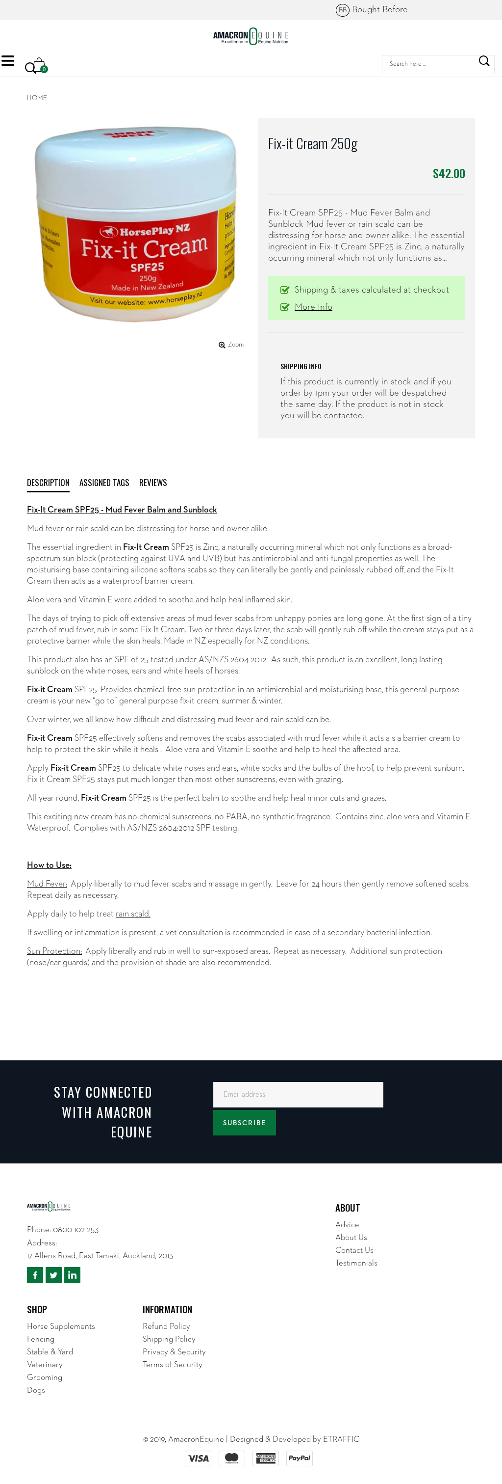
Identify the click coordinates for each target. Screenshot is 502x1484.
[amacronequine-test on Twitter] (54, 1275)
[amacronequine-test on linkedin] (72, 1275)
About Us (351, 1238)
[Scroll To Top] (475, 1406)
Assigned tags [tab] (104, 482)
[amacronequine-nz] (251, 36)
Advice (347, 1225)
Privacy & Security (174, 1352)
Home (37, 98)
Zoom (236, 344)
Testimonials (356, 1263)
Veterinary (45, 1365)
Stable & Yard (50, 1352)
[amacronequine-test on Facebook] (35, 1275)
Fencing (40, 1339)
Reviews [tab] (153, 482)
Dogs (36, 1390)
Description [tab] (48, 482)
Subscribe (244, 1123)
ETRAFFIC (341, 1439)
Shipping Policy (169, 1339)
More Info (313, 307)
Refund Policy (166, 1326)
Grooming (44, 1378)
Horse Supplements (61, 1326)
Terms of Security (172, 1365)
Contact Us (354, 1250)
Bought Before (373, 9)
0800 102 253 (76, 1230)
